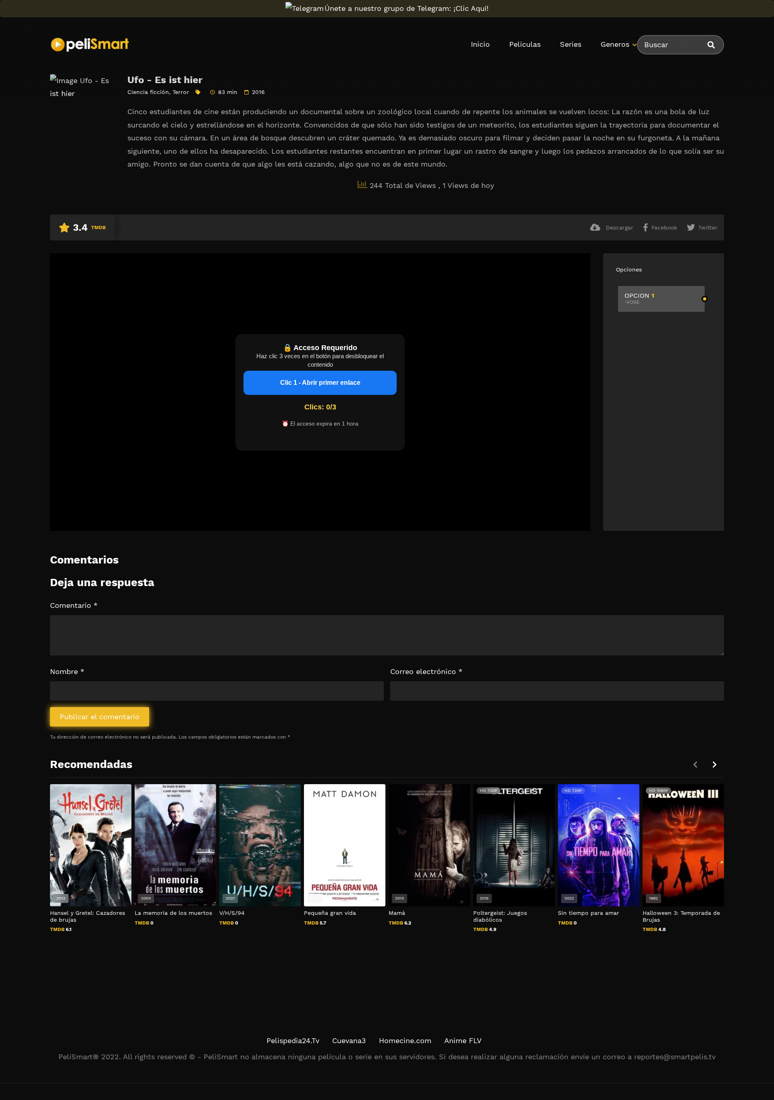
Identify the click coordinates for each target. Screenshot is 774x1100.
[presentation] (714, 764)
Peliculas (525, 44)
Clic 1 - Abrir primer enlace (320, 382)
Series (570, 44)
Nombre (67, 671)
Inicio (480, 44)
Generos (615, 44)
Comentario (74, 605)
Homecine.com (405, 1040)
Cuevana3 (349, 1040)
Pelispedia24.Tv (292, 1040)
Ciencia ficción (148, 92)
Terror (181, 92)
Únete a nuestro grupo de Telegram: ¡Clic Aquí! (407, 8)
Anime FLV (463, 1040)
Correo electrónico (426, 671)
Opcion (639, 298)
